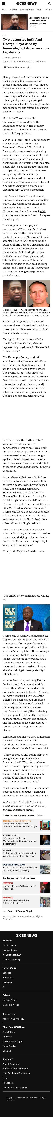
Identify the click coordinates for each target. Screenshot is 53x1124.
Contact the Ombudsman (15, 1087)
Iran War (13, 9)
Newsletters (9, 1032)
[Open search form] (49, 3)
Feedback (8, 1083)
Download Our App (12, 1041)
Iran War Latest (10, 950)
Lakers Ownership (11, 959)
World (39, 9)
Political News (10, 945)
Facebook (8, 977)
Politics (48, 9)
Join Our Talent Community (16, 1073)
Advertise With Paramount (16, 1069)
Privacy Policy (9, 1000)
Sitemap (7, 1051)
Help (5, 1078)
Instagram (7, 982)
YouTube (7, 973)
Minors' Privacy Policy (13, 1019)
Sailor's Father (27, 9)
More (41, 815)
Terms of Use (9, 1014)
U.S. (4, 9)
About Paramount (11, 1064)
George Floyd (10, 77)
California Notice (11, 1005)
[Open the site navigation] (9, 3)
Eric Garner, (22, 244)
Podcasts (7, 1037)
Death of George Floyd (20, 911)
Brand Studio (9, 1046)
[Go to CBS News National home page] (26, 3)
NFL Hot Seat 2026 (12, 955)
